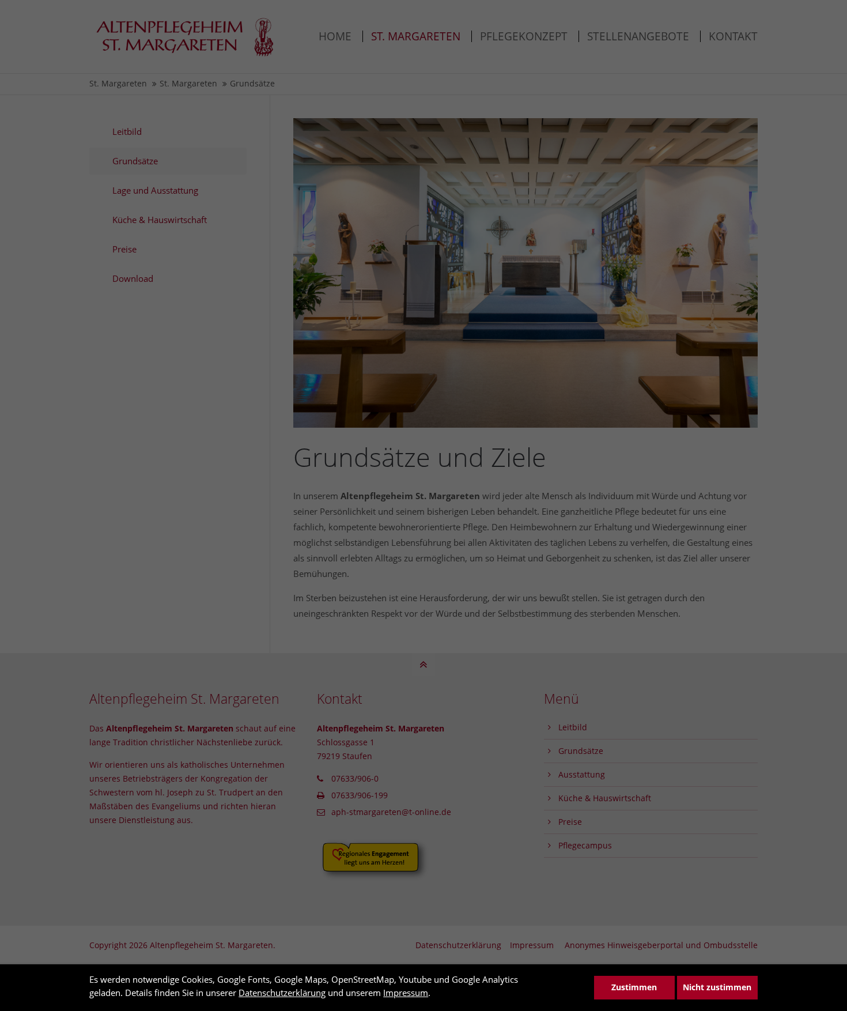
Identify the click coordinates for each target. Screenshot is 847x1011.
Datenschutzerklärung (282, 992)
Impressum (405, 992)
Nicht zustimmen (717, 987)
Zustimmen (634, 987)
